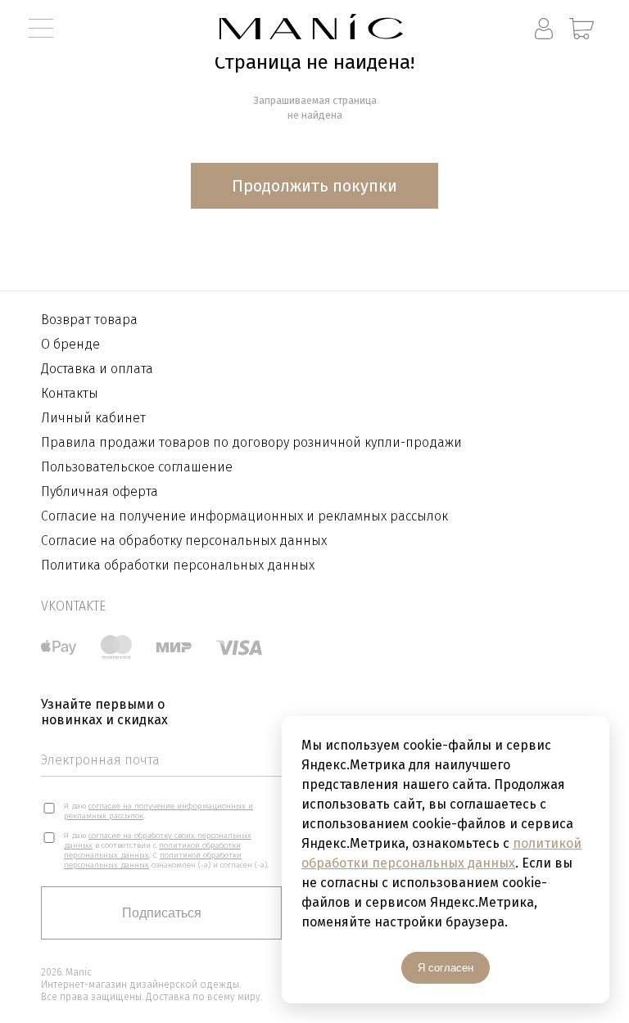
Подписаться (161, 913)
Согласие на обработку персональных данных (184, 540)
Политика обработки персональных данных (177, 565)
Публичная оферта (99, 491)
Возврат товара (89, 319)
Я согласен (445, 968)
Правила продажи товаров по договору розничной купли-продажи (251, 442)
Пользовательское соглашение (137, 467)
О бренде (70, 344)
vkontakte (73, 606)
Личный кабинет (93, 418)
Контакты (69, 393)
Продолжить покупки (314, 186)
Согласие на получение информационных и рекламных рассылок (244, 516)
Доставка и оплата (97, 368)
